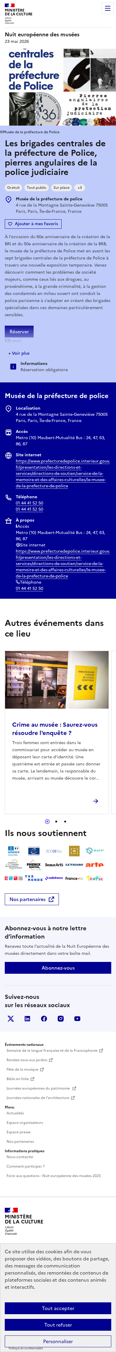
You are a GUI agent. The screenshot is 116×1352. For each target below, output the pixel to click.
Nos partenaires (28, 899)
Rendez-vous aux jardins (27, 1060)
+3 (80, 187)
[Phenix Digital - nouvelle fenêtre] (34, 864)
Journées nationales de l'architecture (38, 1098)
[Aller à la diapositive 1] (47, 821)
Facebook (44, 1019)
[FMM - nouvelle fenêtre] (14, 878)
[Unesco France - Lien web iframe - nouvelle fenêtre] (14, 851)
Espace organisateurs (25, 1122)
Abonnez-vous (58, 967)
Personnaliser (58, 1341)
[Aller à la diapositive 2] (56, 821)
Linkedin (27, 1019)
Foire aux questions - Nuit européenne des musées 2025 (54, 1176)
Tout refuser (58, 1324)
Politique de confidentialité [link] (26, 1348)
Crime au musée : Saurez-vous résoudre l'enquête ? (55, 728)
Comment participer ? (26, 1166)
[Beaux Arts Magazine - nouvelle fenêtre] (54, 864)
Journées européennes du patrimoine (39, 1088)
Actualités (15, 1113)
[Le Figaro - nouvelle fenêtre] (74, 864)
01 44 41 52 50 (29, 503)
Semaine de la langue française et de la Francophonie (52, 1050)
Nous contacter (20, 1157)
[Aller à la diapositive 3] (65, 821)
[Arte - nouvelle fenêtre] (95, 864)
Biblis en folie (18, 1079)
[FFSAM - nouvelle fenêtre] (14, 864)
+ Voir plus (18, 353)
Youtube (77, 1019)
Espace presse (19, 1132)
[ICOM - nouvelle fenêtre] (54, 851)
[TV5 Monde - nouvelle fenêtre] (34, 878)
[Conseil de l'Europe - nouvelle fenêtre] (34, 851)
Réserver (19, 331)
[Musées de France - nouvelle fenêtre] (74, 851)
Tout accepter (58, 1308)
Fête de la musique (22, 1069)
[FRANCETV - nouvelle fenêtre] (74, 878)
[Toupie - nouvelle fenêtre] (95, 878)
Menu (108, 8)
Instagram (61, 1019)
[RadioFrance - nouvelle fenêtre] (54, 878)
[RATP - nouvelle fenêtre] (95, 851)
